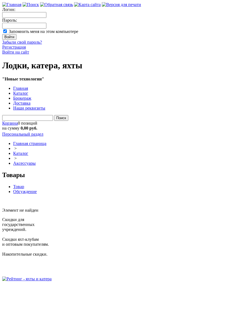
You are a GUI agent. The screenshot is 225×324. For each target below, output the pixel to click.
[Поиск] (30, 4)
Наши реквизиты (29, 108)
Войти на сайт (15, 52)
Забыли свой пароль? (22, 42)
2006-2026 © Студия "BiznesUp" (32, 288)
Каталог (20, 93)
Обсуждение (25, 191)
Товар (18, 186)
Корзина (10, 123)
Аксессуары (24, 163)
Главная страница (29, 143)
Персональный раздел (22, 134)
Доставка (21, 103)
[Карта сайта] (87, 4)
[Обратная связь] (56, 4)
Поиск (61, 118)
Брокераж (22, 98)
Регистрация (14, 47)
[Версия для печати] (121, 4)
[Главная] (11, 4)
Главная (20, 88)
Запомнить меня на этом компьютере (43, 31)
